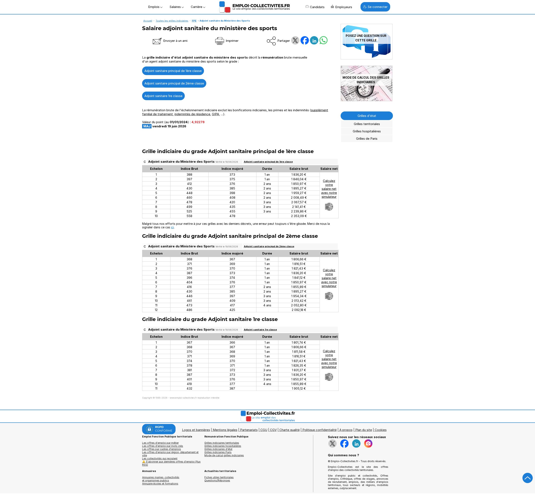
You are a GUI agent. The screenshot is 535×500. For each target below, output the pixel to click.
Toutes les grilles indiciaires (172, 20)
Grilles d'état (367, 116)
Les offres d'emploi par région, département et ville (170, 454)
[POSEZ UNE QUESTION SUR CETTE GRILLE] (366, 58)
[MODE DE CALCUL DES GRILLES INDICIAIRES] (366, 100)
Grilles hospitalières (367, 131)
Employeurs (343, 7)
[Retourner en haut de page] (527, 478)
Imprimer (231, 41)
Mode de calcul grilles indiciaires (224, 455)
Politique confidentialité (319, 430)
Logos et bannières (196, 430)
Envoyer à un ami (174, 41)
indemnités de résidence (192, 114)
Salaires (175, 7)
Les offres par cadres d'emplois (161, 449)
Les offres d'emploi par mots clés (162, 446)
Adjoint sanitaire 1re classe (163, 96)
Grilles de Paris (366, 139)
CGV (273, 430)
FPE (194, 20)
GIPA (215, 114)
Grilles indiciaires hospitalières (222, 446)
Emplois (154, 7)
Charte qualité (289, 430)
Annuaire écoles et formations (160, 483)
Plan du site (363, 430)
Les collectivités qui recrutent (159, 458)
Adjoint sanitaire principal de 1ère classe (173, 71)
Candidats (317, 7)
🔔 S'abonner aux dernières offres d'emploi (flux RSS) (171, 463)
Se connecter (377, 7)
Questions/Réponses (217, 480)
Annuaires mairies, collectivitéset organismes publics (160, 479)
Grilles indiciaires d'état (218, 449)
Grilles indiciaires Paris (218, 452)
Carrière (197, 7)
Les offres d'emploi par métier (160, 442)
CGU (263, 430)
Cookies (381, 430)
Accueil (147, 20)
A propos (346, 430)
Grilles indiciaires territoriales (221, 442)
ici (172, 227)
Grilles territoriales (367, 124)
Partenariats (249, 430)
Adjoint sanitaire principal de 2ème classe (174, 83)
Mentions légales (225, 430)
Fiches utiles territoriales (219, 477)
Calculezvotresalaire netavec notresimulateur (329, 189)
